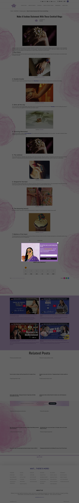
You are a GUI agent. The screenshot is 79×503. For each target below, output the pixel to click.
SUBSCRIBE (48, 258)
